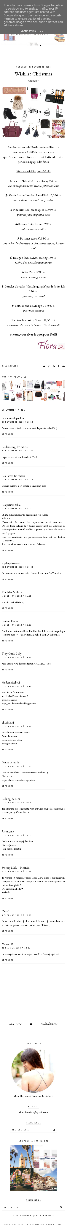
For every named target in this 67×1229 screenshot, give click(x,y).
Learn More (28, 30)
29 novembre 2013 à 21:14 (17, 422)
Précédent (49, 1023)
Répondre (8, 434)
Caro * (5, 911)
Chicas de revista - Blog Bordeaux (27, 1224)
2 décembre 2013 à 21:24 (16, 871)
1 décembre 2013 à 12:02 (16, 625)
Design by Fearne (54, 1224)
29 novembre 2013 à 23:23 (17, 451)
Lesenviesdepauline (13, 418)
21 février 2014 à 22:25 (16, 948)
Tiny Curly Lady (12, 653)
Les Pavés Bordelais (13, 476)
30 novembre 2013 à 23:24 (17, 567)
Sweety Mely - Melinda (15, 868)
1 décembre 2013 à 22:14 (16, 802)
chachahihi (8, 722)
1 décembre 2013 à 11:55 (16, 596)
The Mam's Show (12, 592)
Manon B (7, 944)
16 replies (11, 366)
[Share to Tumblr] (58, 366)
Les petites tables (12, 505)
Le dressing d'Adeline (15, 447)
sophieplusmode (11, 563)
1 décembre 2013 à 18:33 (16, 726)
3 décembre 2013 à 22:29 (16, 915)
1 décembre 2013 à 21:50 (16, 766)
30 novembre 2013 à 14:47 (17, 479)
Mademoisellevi (11, 682)
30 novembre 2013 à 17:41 (17, 508)
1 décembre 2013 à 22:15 (16, 835)
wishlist (33, 81)
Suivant (15, 1023)
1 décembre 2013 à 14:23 (16, 657)
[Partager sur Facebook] (49, 366)
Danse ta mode (10, 762)
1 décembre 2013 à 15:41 (16, 686)
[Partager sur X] (44, 366)
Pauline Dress (10, 621)
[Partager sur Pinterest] (54, 366)
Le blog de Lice (11, 799)
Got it (44, 30)
